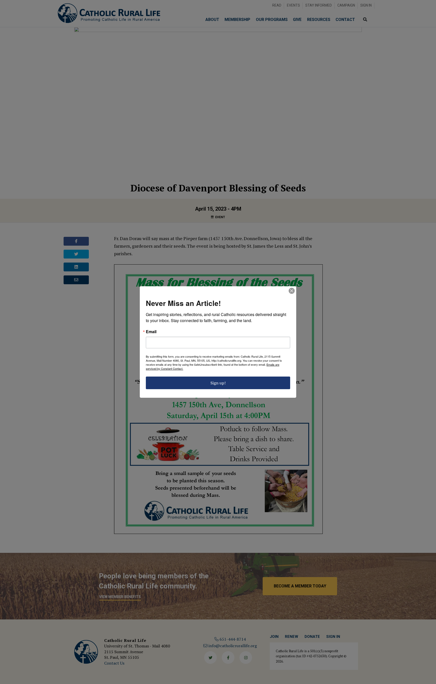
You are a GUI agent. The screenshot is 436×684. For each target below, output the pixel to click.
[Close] (292, 291)
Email (151, 332)
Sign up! (218, 383)
